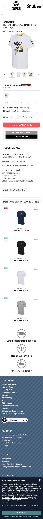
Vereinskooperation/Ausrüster (12, 437)
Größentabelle (26, 111)
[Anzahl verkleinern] (11, 117)
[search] (21, 14)
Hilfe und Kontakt (8, 387)
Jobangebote (6, 459)
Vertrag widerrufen (9, 384)
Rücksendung (7, 398)
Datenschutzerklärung (10, 406)
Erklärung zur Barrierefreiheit (12, 411)
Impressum (6, 408)
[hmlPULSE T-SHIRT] (21, 220)
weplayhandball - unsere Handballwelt (16, 467)
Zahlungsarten (7, 390)
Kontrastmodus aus (19, 420)
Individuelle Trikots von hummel (13, 443)
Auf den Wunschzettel (22, 133)
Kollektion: (7, 166)
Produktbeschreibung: (12, 154)
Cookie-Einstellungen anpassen (13, 413)
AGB (3, 400)
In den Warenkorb (21, 125)
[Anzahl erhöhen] (18, 117)
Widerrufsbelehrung (9, 403)
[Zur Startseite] (16, 6)
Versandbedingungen (9, 392)
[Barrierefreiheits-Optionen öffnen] (4, 420)
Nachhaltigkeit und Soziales (12, 464)
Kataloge (5, 445)
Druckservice (6, 440)
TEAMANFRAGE (21, 136)
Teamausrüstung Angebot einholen (15, 435)
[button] (5, 6)
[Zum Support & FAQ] (29, 5)
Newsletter (6, 461)
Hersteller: (7, 170)
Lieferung (5, 395)
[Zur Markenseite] (8, 22)
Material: (6, 161)
